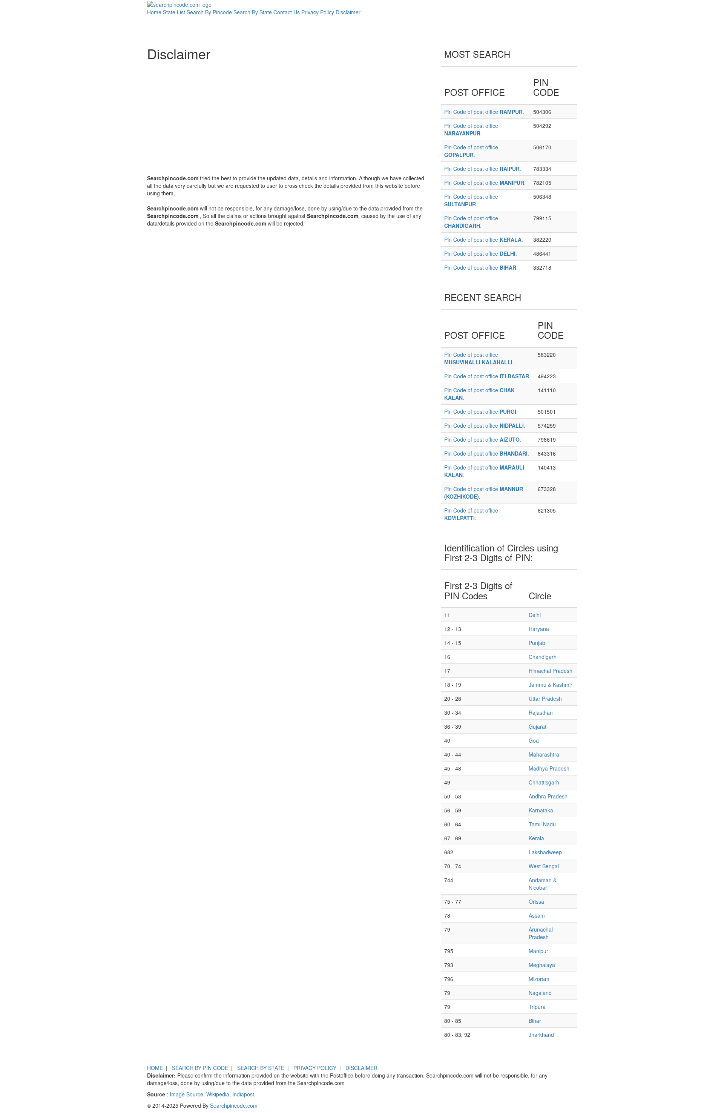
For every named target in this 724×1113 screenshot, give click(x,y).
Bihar (535, 1020)
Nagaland (540, 992)
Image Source (186, 1094)
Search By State (252, 12)
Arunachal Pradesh (541, 933)
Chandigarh (543, 656)
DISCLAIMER (361, 1068)
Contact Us (286, 12)
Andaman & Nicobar (543, 883)
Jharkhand (541, 1034)
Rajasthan (541, 712)
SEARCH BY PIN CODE (200, 1068)
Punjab (537, 642)
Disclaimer (348, 12)
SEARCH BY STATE (260, 1068)
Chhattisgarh (544, 782)
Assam (537, 915)
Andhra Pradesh (548, 796)
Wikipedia (217, 1094)
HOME (155, 1068)
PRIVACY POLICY (314, 1068)
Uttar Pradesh (545, 698)
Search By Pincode (209, 12)
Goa (534, 740)
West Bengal (544, 866)
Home (154, 12)
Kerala (536, 838)
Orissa (536, 901)
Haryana (539, 628)
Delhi (535, 615)
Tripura (537, 1006)
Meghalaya (542, 965)
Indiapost (243, 1094)
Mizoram (539, 979)
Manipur (538, 951)
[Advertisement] (288, 117)
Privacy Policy (317, 12)
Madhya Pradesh (549, 768)
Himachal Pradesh (550, 670)
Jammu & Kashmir (550, 684)
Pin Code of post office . (484, 111)
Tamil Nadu (542, 824)
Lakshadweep (545, 852)
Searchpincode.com (234, 1105)
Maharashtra (544, 754)
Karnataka (541, 810)
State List (174, 12)
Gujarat (537, 726)
